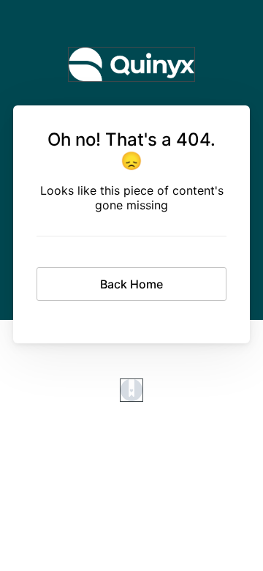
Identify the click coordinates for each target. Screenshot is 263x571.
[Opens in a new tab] (131, 397)
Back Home (131, 284)
